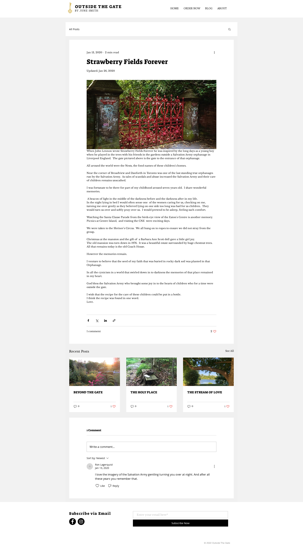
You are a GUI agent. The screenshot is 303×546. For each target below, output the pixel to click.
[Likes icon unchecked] (97, 486)
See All (229, 350)
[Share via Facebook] (88, 320)
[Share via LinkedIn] (105, 320)
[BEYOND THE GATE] (94, 372)
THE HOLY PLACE (143, 392)
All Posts (74, 29)
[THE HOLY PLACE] (151, 372)
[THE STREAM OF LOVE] (208, 372)
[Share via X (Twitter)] (97, 320)
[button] (229, 29)
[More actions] (214, 52)
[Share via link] (114, 320)
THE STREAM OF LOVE (204, 392)
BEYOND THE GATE (88, 392)
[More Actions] (214, 466)
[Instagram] (81, 521)
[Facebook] (72, 521)
